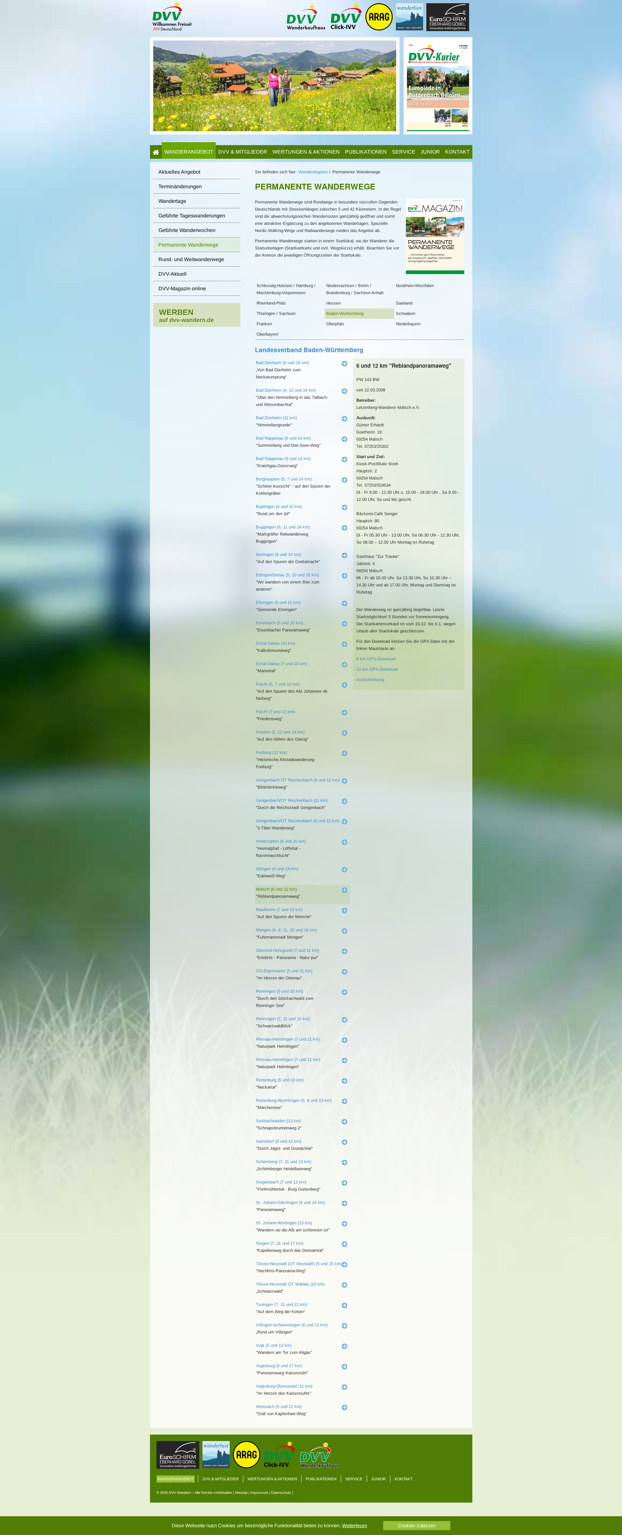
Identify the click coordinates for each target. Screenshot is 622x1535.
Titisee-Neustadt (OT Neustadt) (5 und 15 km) (299, 1263)
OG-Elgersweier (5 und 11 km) (284, 970)
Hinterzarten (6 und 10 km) (281, 841)
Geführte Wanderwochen (186, 230)
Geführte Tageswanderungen (191, 215)
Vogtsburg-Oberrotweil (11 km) (284, 1386)
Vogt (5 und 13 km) (274, 1345)
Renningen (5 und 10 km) (279, 991)
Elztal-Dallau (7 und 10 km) (281, 663)
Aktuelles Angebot (179, 172)
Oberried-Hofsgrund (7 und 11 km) (287, 950)
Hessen (333, 303)
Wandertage (172, 201)
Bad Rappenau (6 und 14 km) (283, 438)
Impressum (259, 1493)
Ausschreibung (370, 679)
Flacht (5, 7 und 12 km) (278, 684)
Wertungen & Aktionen (306, 152)
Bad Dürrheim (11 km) (276, 417)
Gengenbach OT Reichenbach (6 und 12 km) (298, 780)
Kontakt (457, 152)
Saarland (404, 303)
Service (403, 152)
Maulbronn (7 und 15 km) (279, 909)
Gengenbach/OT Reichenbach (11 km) (292, 800)
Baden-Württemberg (344, 313)
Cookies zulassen (417, 1525)
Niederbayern (408, 323)
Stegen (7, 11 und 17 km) (279, 1243)
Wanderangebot (188, 152)
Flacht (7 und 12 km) (275, 711)
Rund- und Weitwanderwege (191, 259)
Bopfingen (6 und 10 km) (279, 506)
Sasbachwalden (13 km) (278, 1120)
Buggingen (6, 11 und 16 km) (283, 527)
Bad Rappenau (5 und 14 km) (283, 458)
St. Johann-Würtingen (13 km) (284, 1222)
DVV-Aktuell (172, 274)
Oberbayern (267, 334)
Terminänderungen (180, 186)
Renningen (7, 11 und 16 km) (283, 1018)
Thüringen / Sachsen (276, 313)
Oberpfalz (335, 323)
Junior (430, 152)
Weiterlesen (354, 1525)
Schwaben (405, 313)
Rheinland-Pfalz (271, 303)
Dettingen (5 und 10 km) (278, 554)
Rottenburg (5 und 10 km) (280, 1080)
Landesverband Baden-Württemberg (309, 349)
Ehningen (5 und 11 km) (278, 602)
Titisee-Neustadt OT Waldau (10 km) (290, 1284)
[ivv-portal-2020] (438, 85)
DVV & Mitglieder (242, 152)
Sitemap (241, 1493)
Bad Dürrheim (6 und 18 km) (282, 362)
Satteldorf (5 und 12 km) (278, 1141)
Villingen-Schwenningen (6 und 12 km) (292, 1324)
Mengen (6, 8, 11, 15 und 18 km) (286, 930)
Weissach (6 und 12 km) (279, 1406)
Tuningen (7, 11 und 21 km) (281, 1304)
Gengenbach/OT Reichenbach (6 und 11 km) (297, 820)
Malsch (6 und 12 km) (276, 889)
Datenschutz (281, 1493)
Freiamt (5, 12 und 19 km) (280, 732)
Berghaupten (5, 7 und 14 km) (284, 479)
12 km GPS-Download (377, 669)
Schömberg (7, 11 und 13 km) (283, 1161)
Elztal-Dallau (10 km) (275, 643)
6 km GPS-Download (376, 658)
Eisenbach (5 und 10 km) (279, 622)
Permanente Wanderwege (188, 245)
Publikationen (366, 152)
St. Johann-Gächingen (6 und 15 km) (290, 1202)
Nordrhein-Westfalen (415, 285)
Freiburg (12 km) (271, 752)
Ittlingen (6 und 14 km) (277, 868)
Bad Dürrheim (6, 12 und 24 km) (286, 390)
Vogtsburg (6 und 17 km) (279, 1365)
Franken (264, 323)
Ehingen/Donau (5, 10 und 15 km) (287, 574)
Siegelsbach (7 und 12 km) (281, 1182)
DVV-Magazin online (182, 288)
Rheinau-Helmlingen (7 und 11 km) (288, 1039)
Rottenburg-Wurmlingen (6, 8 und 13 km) (294, 1100)
